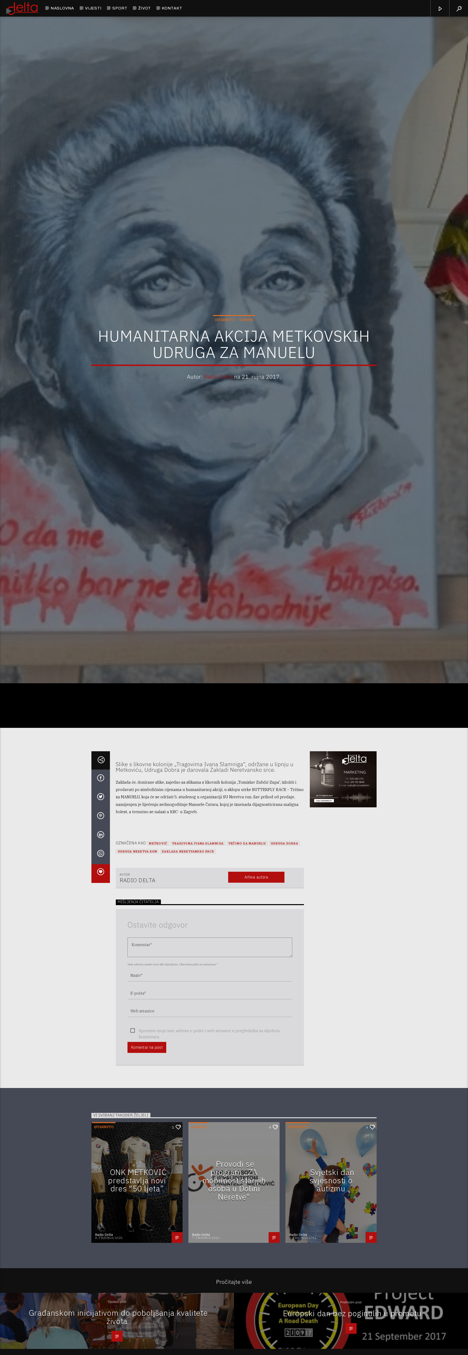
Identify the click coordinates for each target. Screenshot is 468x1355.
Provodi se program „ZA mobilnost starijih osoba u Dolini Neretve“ (234, 1238)
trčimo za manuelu (247, 901)
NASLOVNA (62, 8)
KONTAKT (172, 8)
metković (158, 901)
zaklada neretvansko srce (188, 909)
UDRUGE (246, 347)
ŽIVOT (144, 8)
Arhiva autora (256, 935)
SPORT (119, 8)
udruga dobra (284, 901)
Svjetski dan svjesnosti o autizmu (332, 1238)
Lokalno (199, 1185)
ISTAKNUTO (225, 347)
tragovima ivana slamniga (198, 901)
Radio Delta (218, 403)
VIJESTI (93, 8)
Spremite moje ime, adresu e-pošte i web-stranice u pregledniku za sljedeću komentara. (209, 1089)
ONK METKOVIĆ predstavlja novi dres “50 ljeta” (137, 1238)
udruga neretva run (137, 909)
